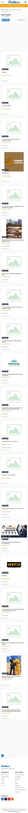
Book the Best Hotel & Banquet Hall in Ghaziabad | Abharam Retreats (13, 240)
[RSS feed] (12, 799)
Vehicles (3, 779)
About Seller (17, 779)
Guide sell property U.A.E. (20, 789)
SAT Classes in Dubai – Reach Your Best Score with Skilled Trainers (12, 308)
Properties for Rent (5, 776)
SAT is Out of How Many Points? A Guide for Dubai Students (13, 643)
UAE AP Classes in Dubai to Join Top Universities (12, 508)
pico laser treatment (6, 105)
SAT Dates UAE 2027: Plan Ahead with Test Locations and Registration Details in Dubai (11, 710)
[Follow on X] (5, 799)
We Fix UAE (4, 575)
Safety (16, 783)
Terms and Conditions (19, 774)
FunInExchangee (5, 172)
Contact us (17, 792)
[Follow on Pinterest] (9, 799)
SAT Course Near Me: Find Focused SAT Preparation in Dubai (11, 140)
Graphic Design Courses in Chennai (9, 441)
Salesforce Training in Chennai (9, 474)
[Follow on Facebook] (2, 799)
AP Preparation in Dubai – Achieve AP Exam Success (11, 341)
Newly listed (20, 20)
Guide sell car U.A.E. (19, 787)
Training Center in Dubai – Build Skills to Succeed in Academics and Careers (13, 207)
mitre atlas (4, 72)
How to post (17, 785)
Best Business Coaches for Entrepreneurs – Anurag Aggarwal (11, 543)
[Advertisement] (14, 36)
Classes (2, 783)
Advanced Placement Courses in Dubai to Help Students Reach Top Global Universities (12, 408)
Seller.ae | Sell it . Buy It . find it (11, 809)
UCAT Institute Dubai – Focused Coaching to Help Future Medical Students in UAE (13, 610)
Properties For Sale (5, 774)
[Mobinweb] (17, 811)
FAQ (16, 781)
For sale (2, 781)
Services (3, 785)
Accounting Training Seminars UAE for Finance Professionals (12, 375)
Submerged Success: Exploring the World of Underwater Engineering (12, 677)
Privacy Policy (18, 776)
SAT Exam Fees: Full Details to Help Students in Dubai (12, 274)
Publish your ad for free (14, 5)
